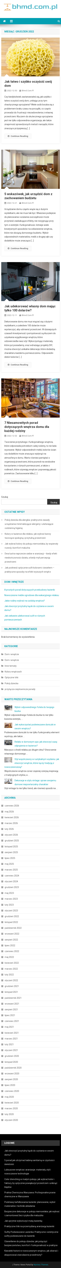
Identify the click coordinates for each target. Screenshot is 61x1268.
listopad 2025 (11, 846)
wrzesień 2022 (12, 933)
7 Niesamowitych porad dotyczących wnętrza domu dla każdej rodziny (26, 427)
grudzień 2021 (12, 986)
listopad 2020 (11, 1062)
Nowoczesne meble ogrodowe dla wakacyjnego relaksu (31, 595)
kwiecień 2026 (12, 817)
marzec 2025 (11, 869)
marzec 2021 (11, 1038)
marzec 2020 (11, 1108)
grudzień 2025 (12, 840)
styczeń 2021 (11, 1050)
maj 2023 (9, 893)
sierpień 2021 (11, 1009)
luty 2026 (9, 829)
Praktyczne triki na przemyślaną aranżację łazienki (29, 1226)
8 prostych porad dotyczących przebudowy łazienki (29, 590)
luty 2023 (9, 905)
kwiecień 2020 (12, 1102)
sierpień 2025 (11, 852)
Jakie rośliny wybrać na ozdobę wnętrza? (24, 600)
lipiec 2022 (10, 945)
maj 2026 (9, 811)
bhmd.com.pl (28, 90)
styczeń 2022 (11, 980)
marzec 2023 (11, 899)
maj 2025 (9, 864)
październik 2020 (13, 1068)
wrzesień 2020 (12, 1073)
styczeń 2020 (11, 1120)
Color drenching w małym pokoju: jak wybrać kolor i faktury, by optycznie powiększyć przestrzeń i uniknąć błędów (30, 1183)
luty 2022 (9, 974)
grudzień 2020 (12, 1056)
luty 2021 (9, 1044)
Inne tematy (11, 666)
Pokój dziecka (11, 683)
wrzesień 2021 (12, 1003)
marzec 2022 (11, 969)
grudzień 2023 (12, 887)
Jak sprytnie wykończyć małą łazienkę (23, 1221)
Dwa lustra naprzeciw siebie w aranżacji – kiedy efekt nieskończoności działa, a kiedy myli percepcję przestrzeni (31, 557)
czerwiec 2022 (12, 951)
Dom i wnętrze (12, 654)
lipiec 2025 (10, 858)
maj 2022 (9, 957)
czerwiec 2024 (12, 875)
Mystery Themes (41, 1265)
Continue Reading (19, 136)
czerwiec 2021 (12, 1021)
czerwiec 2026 (12, 805)
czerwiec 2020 (12, 1091)
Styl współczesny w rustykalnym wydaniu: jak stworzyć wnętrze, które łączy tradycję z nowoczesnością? (31, 763)
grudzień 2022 (12, 916)
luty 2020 (9, 1114)
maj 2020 (9, 1097)
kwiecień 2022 (12, 963)
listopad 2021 (11, 992)
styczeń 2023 (11, 910)
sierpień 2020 (11, 1079)
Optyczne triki (11, 677)
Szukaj (4, 497)
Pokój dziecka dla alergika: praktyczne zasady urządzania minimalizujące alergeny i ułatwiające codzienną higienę (29, 524)
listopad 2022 (11, 922)
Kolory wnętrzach (13, 671)
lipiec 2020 (10, 1085)
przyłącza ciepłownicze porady (20, 689)
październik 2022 (13, 928)
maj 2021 (9, 1027)
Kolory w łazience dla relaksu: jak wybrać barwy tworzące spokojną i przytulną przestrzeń (28, 536)
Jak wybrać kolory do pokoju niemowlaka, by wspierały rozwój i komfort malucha (31, 545)
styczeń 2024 (11, 881)
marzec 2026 (11, 823)
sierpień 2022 (11, 939)
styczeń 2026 (11, 835)
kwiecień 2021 (12, 1033)
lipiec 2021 (10, 1015)
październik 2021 (13, 998)
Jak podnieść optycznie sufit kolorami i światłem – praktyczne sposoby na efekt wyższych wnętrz (29, 569)
